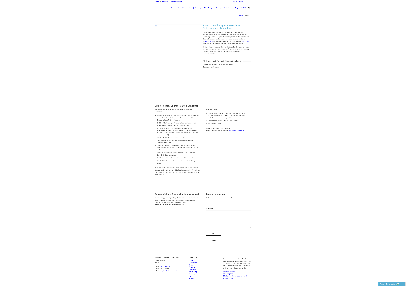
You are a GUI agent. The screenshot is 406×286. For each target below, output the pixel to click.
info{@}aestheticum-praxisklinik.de (170, 271)
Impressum (165, 1)
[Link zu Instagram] (246, 1)
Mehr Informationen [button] (229, 271)
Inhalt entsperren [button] (228, 274)
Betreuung (193, 272)
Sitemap (157, 1)
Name (208, 197)
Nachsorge (245, 41)
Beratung (192, 267)
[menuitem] (158, 1)
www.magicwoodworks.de (236, 130)
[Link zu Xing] (249, 1)
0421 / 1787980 (165, 266)
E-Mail (231, 197)
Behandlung (209, 41)
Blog (190, 276)
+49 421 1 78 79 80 (238, 1)
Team (191, 265)
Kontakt (191, 278)
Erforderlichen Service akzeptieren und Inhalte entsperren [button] (235, 277)
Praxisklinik (193, 262)
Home (191, 260)
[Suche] (249, 8)
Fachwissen (193, 274)
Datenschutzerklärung (176, 1)
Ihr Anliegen (210, 208)
